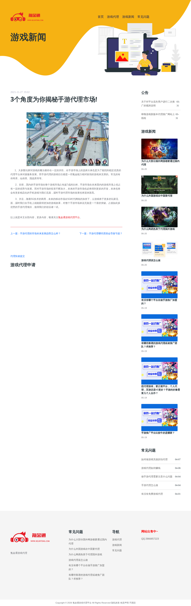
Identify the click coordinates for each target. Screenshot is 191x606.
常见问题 (143, 16)
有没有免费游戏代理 (152, 494)
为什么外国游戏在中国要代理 (156, 195)
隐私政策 (115, 603)
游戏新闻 (128, 16)
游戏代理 (113, 16)
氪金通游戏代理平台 (69, 217)
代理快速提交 (17, 256)
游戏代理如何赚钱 (150, 468)
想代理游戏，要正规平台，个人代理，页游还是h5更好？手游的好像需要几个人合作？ (160, 390)
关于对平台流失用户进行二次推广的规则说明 (158, 103)
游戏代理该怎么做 (150, 260)
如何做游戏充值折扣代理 (154, 459)
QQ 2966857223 (150, 539)
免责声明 (124, 603)
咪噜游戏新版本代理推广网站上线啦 (158, 116)
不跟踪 (132, 603)
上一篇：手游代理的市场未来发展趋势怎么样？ (35, 233)
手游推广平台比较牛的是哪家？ (158, 432)
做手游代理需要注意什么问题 (156, 476)
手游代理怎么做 (149, 485)
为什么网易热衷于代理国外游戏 (158, 229)
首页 (101, 16)
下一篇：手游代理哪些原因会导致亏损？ (100, 233)
